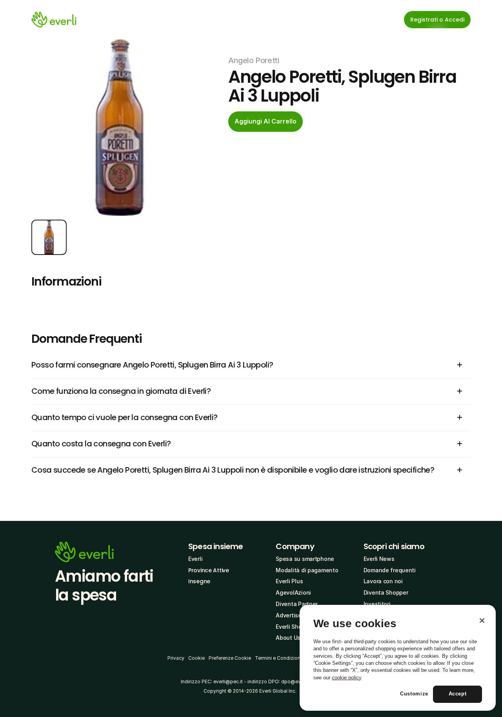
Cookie (196, 658)
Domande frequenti (390, 570)
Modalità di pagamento (307, 570)
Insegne (199, 581)
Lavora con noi (383, 581)
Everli (195, 558)
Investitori (377, 604)
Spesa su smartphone (305, 558)
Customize (414, 694)
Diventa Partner (297, 604)
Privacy (175, 658)
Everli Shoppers (296, 626)
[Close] (482, 620)
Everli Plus (289, 581)
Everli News (379, 558)
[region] (398, 658)
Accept (458, 694)
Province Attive (208, 570)
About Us (288, 637)
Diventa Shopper (386, 592)
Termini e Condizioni (278, 658)
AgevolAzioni (293, 592)
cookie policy (347, 678)
